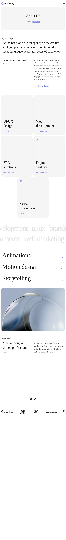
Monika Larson (9, 385)
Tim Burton (39, 385)
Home (29, 22)
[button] (41, 86)
